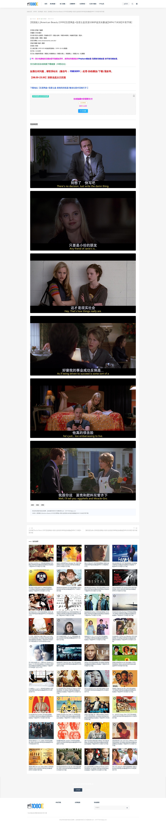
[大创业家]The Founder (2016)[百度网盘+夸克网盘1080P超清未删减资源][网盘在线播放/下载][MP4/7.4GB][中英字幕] (41, 716)
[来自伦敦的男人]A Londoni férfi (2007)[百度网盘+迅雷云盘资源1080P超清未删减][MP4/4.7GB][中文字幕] (124, 589)
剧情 (32, 505)
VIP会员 (101, 4)
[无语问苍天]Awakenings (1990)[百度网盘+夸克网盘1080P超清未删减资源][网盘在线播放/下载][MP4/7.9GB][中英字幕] (124, 613)
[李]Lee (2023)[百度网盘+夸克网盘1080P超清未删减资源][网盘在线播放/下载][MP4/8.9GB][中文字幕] (96, 664)
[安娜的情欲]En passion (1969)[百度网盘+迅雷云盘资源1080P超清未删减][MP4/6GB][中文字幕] (69, 742)
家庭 (37, 505)
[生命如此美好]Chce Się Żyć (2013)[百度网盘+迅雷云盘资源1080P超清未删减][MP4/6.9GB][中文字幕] (69, 768)
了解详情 (88, 789)
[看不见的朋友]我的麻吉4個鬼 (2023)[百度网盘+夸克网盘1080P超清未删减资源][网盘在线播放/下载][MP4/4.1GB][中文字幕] (96, 742)
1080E (35, 11)
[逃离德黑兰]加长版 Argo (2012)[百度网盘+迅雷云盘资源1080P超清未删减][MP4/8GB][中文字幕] (69, 664)
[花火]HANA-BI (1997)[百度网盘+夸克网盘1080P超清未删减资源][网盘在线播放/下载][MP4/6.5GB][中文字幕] (124, 565)
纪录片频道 (93, 4)
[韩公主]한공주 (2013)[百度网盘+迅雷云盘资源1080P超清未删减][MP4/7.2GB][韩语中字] (96, 565)
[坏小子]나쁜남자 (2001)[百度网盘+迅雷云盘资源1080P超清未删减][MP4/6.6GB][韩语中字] (124, 768)
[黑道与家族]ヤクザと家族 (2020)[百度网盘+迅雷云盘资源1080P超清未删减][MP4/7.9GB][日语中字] (41, 742)
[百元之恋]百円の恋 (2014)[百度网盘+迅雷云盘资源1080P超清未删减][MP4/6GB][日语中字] (96, 690)
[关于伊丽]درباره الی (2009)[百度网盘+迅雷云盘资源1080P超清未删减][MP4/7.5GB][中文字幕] (68, 638)
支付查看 (83, 111)
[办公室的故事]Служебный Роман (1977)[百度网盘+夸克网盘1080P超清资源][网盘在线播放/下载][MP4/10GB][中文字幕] (96, 768)
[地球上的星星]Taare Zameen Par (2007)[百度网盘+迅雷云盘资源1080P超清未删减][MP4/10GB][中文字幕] (69, 565)
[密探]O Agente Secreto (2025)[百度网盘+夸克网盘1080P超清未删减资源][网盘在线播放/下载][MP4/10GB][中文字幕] (124, 690)
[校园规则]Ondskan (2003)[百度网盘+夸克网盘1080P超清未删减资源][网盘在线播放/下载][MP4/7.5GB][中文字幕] (96, 613)
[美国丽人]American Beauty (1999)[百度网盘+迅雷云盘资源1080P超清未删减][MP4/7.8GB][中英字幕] (63, 513)
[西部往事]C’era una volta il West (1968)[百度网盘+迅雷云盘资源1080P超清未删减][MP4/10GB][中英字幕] (41, 768)
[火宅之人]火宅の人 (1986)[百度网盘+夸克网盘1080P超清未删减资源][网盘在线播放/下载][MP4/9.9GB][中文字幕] (41, 565)
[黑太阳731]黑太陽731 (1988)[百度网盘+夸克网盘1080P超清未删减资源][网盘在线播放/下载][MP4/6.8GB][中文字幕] (41, 589)
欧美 (45, 11)
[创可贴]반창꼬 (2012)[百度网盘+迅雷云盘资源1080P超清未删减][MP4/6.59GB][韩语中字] (41, 613)
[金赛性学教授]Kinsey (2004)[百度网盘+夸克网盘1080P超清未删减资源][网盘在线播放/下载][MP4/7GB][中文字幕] (69, 613)
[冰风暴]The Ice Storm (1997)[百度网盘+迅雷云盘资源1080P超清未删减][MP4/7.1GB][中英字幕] (55, 531)
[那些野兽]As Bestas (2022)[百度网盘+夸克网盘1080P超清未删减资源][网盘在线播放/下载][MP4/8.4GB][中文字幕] (96, 589)
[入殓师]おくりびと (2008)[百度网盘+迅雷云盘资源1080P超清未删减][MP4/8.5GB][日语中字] (41, 690)
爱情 (42, 505)
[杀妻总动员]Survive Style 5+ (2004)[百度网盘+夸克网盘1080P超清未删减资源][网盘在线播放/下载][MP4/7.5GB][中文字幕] (68, 716)
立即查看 (78, 789)
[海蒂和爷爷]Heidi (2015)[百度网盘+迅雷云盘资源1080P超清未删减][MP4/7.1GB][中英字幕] (69, 589)
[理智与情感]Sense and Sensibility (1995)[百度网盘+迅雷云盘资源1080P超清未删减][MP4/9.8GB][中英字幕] (124, 664)
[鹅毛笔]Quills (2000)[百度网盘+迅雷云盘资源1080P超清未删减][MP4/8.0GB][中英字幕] (111, 530)
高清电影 (40, 11)
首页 (46, 4)
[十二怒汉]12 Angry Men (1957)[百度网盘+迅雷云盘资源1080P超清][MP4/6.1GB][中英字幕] (124, 716)
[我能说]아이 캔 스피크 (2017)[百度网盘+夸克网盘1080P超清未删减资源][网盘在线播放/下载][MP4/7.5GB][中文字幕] (96, 638)
